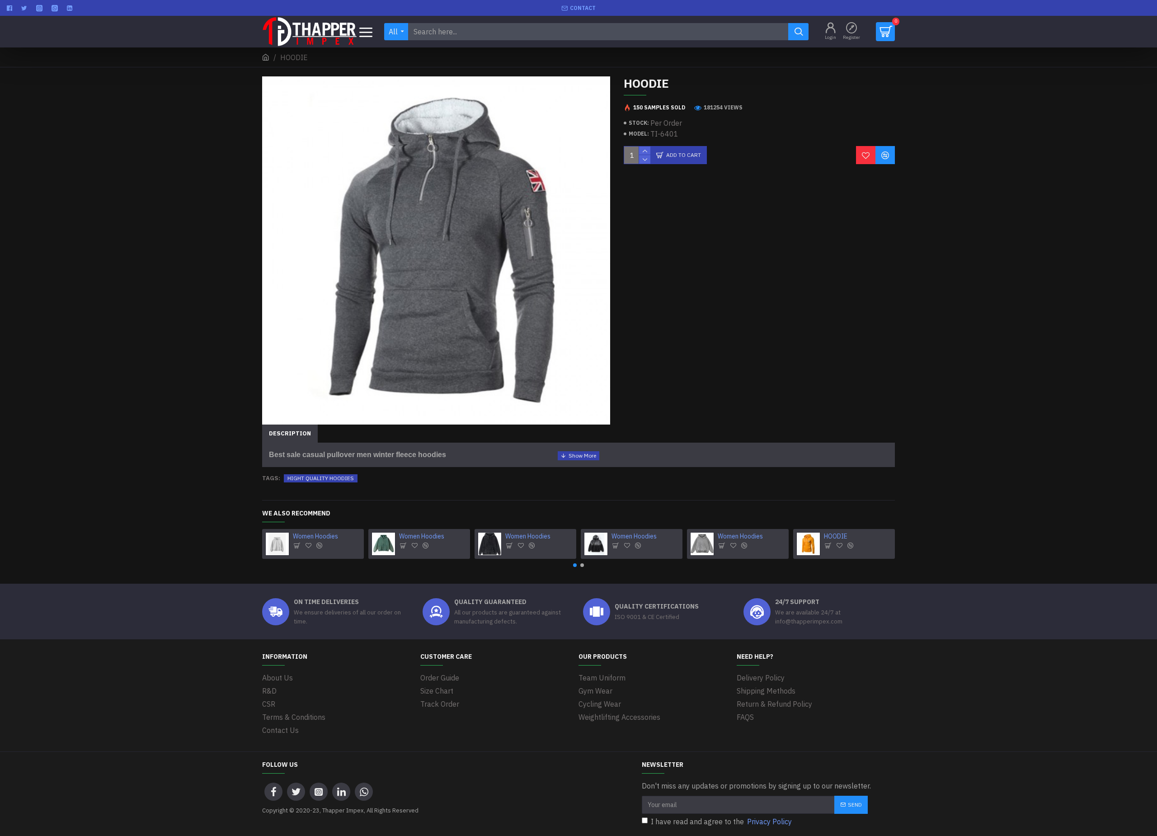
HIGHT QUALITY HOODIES (320, 478)
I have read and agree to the (721, 821)
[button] (575, 565)
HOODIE (835, 536)
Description (290, 433)
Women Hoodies (315, 536)
